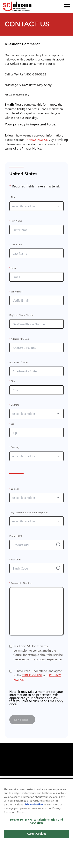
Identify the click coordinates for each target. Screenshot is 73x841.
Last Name (15, 244)
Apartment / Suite (18, 362)
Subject (13, 489)
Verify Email (16, 292)
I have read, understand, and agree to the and (37, 675)
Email (12, 268)
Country (14, 447)
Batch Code (15, 559)
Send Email (22, 720)
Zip (11, 424)
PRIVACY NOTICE (37, 139)
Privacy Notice (34, 804)
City (12, 381)
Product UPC (15, 536)
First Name (15, 221)
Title (12, 197)
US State (14, 405)
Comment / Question (20, 583)
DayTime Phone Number (21, 315)
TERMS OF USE (32, 675)
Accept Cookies (36, 833)
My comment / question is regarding (28, 512)
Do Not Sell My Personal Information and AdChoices (36, 821)
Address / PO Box (19, 339)
